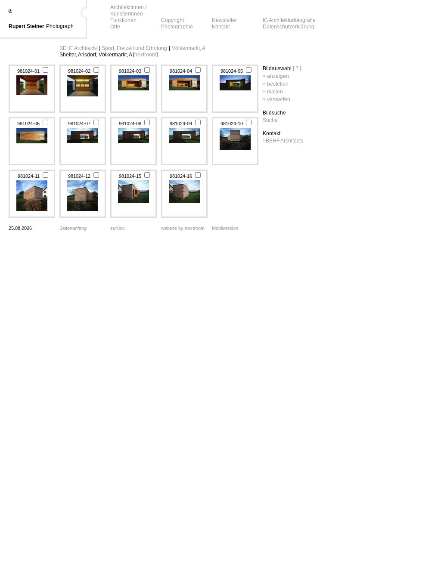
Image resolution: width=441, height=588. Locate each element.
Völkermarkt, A (188, 48)
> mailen (273, 92)
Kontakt (221, 27)
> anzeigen (276, 76)
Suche (270, 120)
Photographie (177, 27)
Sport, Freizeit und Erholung (134, 48)
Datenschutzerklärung (288, 27)
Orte (115, 27)
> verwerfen (276, 99)
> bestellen (276, 84)
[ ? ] (297, 68)
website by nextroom (183, 228)
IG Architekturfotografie (289, 20)
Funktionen (123, 20)
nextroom (145, 55)
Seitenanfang (73, 228)
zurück (117, 228)
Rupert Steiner (26, 26)
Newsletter (224, 20)
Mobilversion (225, 228)
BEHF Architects (78, 48)
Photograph (60, 26)
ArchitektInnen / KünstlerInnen (128, 10)
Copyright (172, 20)
